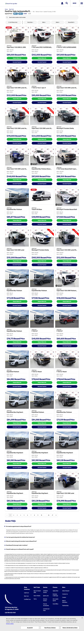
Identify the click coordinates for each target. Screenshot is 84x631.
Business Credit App (55, 594)
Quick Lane (46, 595)
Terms (35, 599)
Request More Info (17, 58)
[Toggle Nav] (81, 3)
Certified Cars (27, 599)
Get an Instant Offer (37, 591)
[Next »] (56, 515)
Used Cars (26, 593)
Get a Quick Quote (55, 599)
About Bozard (65, 591)
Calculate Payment (17, 62)
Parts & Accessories (46, 604)
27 (52, 515)
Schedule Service (45, 591)
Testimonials (65, 605)
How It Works (37, 595)
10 (41, 515)
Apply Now (55, 591)
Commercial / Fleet (46, 609)
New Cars (26, 596)
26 (48, 515)
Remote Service (45, 599)
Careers (64, 597)
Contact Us (65, 594)
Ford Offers (55, 604)
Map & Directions (64, 601)
